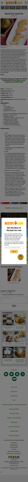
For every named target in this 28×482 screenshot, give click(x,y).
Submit (14, 251)
